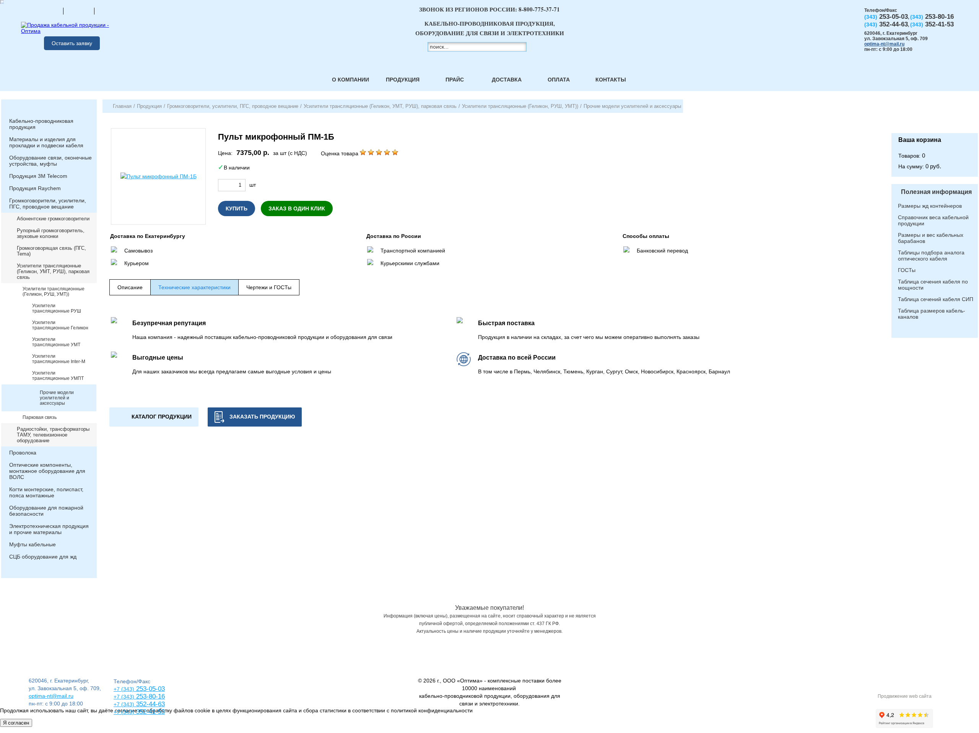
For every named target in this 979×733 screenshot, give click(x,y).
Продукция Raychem (35, 188)
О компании (350, 80)
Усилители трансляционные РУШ (56, 308)
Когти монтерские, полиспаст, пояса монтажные (46, 492)
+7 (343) (124, 712)
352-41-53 (149, 711)
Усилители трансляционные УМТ (56, 342)
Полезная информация (936, 192)
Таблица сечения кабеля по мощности (933, 285)
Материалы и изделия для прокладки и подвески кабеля (46, 142)
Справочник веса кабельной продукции (933, 220)
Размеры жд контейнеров (930, 206)
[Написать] (109, 11)
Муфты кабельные (32, 544)
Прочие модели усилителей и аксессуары (57, 398)
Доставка (507, 80)
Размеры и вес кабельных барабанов (930, 238)
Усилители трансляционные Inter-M (58, 358)
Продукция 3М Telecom (38, 176)
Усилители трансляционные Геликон (60, 325)
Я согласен (16, 723)
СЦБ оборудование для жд (42, 557)
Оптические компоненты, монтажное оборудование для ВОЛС (47, 471)
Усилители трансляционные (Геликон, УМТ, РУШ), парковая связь (53, 271)
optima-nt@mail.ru (884, 44)
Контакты (610, 80)
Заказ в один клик (296, 208)
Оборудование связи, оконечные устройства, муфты (50, 161)
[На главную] (48, 11)
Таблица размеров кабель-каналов (931, 314)
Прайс (455, 80)
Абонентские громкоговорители (53, 219)
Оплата (559, 80)
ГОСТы (907, 270)
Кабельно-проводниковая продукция (41, 124)
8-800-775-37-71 (539, 9)
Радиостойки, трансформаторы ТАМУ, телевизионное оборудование (53, 434)
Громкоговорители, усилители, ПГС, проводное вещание (47, 203)
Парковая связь (40, 417)
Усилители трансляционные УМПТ (58, 375)
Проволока (22, 453)
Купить (236, 208)
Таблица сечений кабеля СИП (935, 299)
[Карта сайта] (78, 11)
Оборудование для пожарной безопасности (46, 511)
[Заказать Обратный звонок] (934, 116)
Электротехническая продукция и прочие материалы (49, 529)
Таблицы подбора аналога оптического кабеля (931, 255)
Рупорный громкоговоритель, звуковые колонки (51, 233)
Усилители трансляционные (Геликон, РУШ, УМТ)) (54, 291)
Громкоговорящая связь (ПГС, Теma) (51, 251)
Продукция (403, 80)
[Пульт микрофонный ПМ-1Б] (158, 176)
